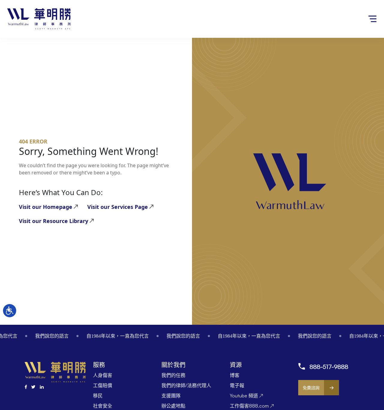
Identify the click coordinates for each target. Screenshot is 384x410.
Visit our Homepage (45, 206)
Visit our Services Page (117, 206)
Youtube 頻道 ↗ (246, 396)
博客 (234, 375)
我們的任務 (173, 375)
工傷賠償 (102, 385)
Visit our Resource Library (53, 221)
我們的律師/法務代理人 (186, 385)
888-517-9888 (329, 366)
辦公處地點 (173, 406)
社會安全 (102, 406)
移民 (98, 396)
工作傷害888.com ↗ (252, 406)
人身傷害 (102, 375)
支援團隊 (171, 396)
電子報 (237, 385)
